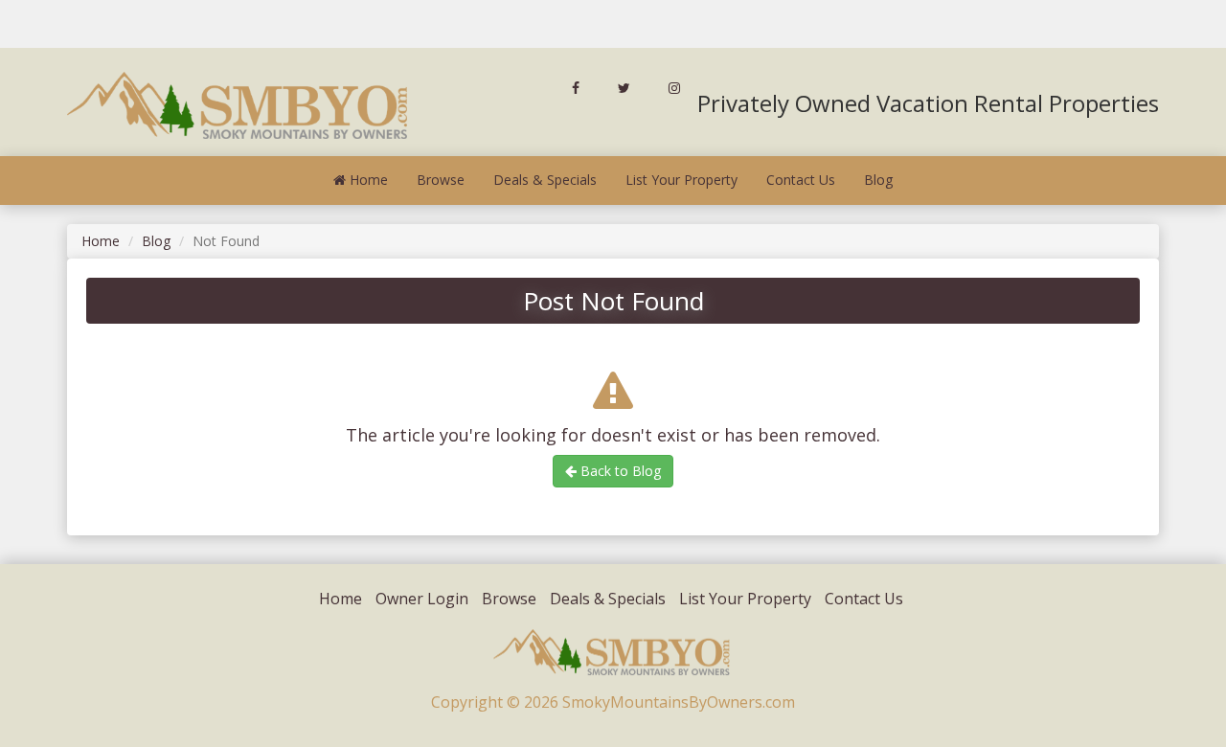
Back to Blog (619, 471)
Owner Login (421, 598)
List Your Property (681, 179)
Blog (878, 179)
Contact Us (800, 179)
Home (367, 179)
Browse (441, 179)
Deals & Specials (545, 179)
